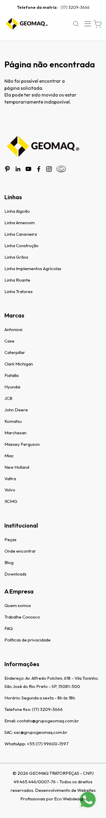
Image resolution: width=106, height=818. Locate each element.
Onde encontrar (20, 551)
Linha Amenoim (19, 222)
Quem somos (17, 605)
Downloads (15, 574)
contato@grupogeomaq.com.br (48, 721)
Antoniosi (13, 329)
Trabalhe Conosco (22, 617)
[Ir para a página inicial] (26, 24)
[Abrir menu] (87, 23)
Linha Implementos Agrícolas (32, 268)
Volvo (9, 490)
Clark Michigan (18, 364)
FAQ (8, 628)
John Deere (16, 410)
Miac (9, 455)
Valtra (10, 478)
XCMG (10, 501)
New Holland (16, 467)
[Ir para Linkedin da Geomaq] (18, 169)
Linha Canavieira (20, 234)
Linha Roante (17, 280)
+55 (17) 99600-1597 (48, 743)
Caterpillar (14, 352)
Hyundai (12, 387)
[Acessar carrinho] (97, 24)
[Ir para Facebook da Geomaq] (39, 169)
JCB (8, 398)
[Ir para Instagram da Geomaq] (49, 169)
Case (9, 341)
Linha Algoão (17, 211)
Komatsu (13, 421)
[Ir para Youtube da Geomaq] (28, 169)
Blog (9, 562)
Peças (10, 539)
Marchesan (15, 432)
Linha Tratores (18, 291)
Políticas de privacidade (27, 640)
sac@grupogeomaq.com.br (40, 732)
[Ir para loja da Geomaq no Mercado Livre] (61, 169)
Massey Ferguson (22, 444)
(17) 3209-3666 (53, 7)
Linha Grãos (16, 257)
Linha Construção (21, 245)
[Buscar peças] (76, 23)
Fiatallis (11, 375)
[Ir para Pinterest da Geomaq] (7, 169)
